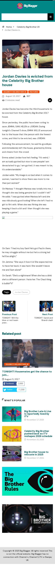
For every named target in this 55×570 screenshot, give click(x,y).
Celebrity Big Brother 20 (28, 27)
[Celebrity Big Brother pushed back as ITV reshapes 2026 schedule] (11, 433)
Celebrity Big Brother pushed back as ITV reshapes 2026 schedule (38, 433)
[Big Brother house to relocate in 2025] (11, 453)
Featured (34, 92)
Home (9, 27)
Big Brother (29, 409)
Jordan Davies (21, 292)
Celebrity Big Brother (34, 428)
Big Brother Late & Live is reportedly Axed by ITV (37, 414)
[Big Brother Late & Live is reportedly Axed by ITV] (11, 414)
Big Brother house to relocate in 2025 (36, 453)
